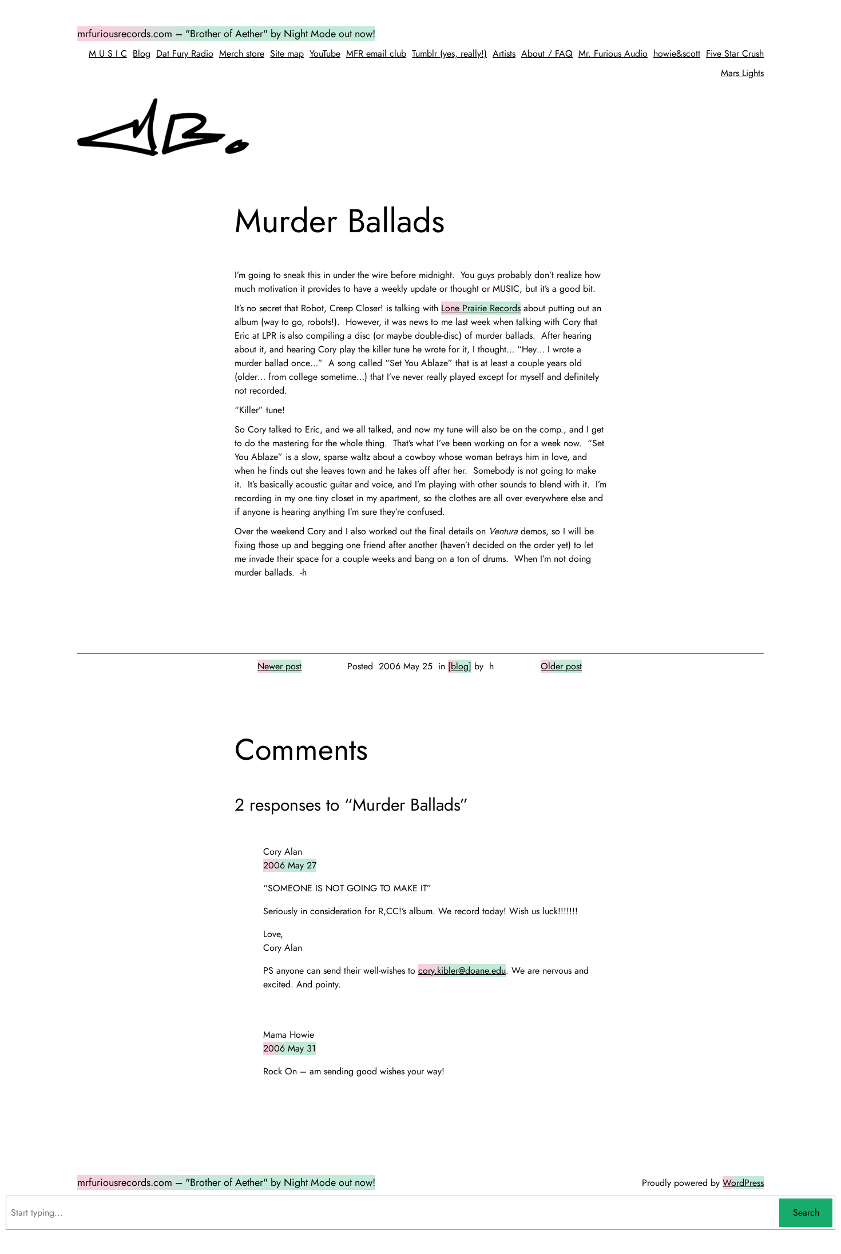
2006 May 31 (289, 1048)
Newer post (279, 666)
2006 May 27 (289, 865)
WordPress (743, 1182)
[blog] (459, 666)
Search (806, 1212)
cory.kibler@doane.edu (462, 970)
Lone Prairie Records (481, 308)
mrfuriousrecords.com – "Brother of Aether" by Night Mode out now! (226, 33)
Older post (561, 666)
